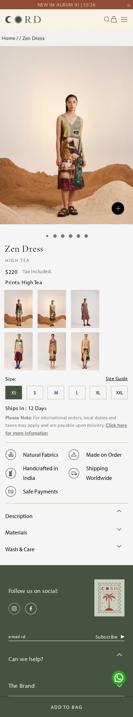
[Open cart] (114, 19)
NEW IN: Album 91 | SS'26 (66, 4)
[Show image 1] (47, 236)
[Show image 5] (78, 236)
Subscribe (106, 637)
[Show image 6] (86, 236)
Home (8, 38)
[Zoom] (118, 208)
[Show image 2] (55, 236)
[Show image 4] (70, 236)
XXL (119, 392)
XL (98, 392)
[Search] (107, 19)
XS (13, 392)
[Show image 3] (63, 236)
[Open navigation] (124, 19)
